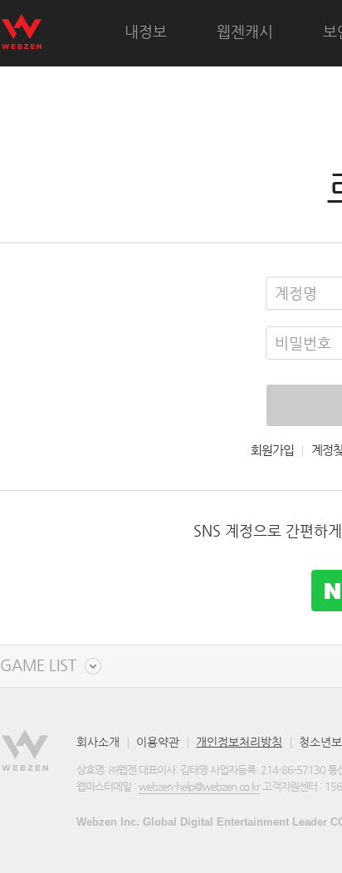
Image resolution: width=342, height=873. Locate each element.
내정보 (146, 31)
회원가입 (272, 450)
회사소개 (98, 741)
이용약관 (157, 741)
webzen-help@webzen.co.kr (199, 786)
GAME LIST (38, 666)
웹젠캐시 (245, 31)
